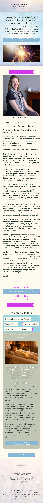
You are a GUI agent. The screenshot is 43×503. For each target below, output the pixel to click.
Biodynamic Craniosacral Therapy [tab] (17, 319)
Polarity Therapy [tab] (11, 324)
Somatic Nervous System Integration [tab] (18, 329)
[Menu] (36, 3)
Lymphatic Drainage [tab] (30, 324)
